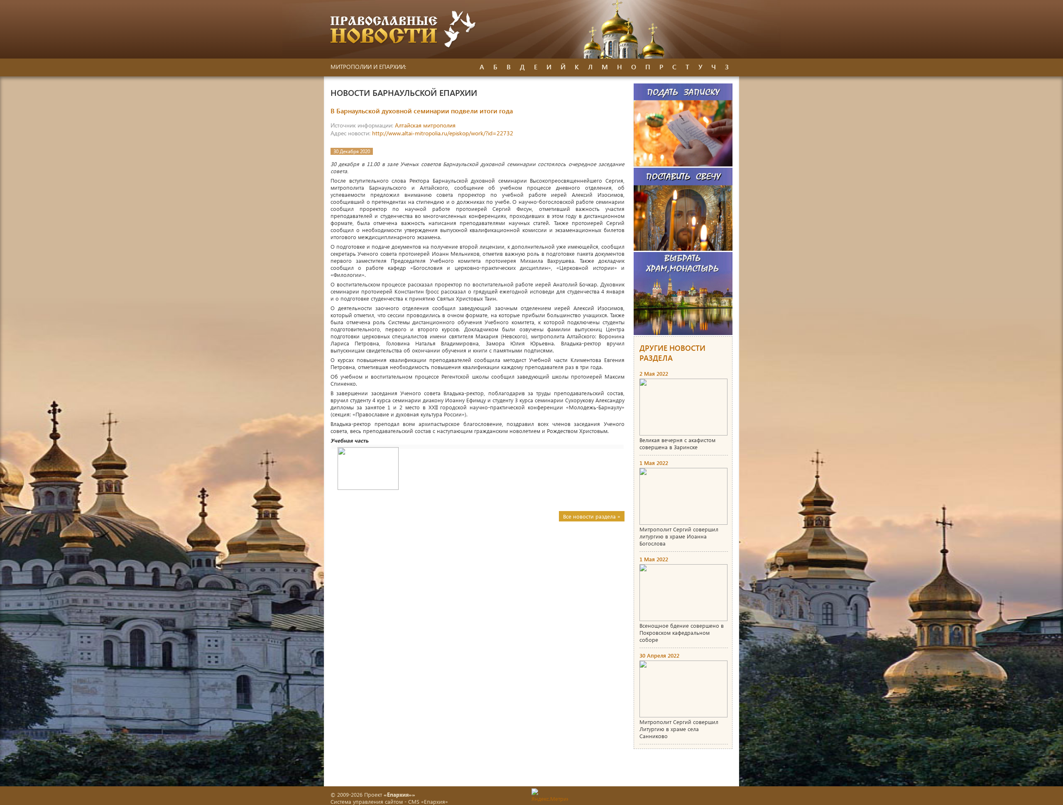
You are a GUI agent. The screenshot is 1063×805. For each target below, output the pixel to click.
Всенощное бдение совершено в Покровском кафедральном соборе (681, 632)
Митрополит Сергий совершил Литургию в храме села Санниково (678, 728)
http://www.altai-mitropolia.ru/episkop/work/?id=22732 (442, 133)
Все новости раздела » (591, 516)
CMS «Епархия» (428, 801)
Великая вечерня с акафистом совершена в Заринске (677, 443)
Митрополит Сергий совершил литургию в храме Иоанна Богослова (678, 536)
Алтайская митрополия (425, 125)
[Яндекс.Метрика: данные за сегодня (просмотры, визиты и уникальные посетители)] (550, 795)
